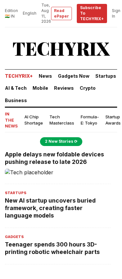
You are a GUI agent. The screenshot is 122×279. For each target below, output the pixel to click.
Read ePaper (61, 13)
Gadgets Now (73, 76)
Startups (105, 76)
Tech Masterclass (61, 119)
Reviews (64, 88)
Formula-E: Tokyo (90, 119)
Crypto (88, 88)
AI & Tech (16, 88)
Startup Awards (113, 119)
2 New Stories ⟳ (61, 141)
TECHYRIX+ (19, 76)
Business (16, 100)
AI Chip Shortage (33, 119)
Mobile (40, 88)
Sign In (116, 13)
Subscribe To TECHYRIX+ (92, 13)
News (45, 76)
